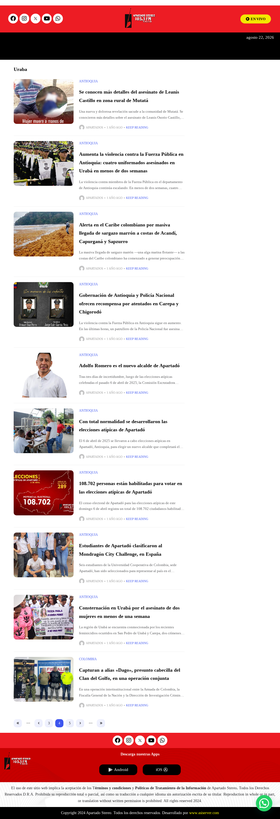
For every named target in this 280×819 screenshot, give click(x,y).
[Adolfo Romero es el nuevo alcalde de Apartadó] (44, 375)
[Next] (80, 723)
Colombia (88, 659)
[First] (18, 723)
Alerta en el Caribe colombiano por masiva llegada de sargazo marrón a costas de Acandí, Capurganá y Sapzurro (128, 233)
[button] (264, 803)
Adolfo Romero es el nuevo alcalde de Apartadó (129, 365)
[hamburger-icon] (235, 41)
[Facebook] (13, 18)
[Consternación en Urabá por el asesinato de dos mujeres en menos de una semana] (44, 617)
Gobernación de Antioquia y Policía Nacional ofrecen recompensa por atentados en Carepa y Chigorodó (129, 303)
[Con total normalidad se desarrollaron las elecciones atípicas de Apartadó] (44, 430)
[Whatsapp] (58, 18)
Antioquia (88, 81)
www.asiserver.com (204, 813)
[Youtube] (47, 18)
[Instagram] (24, 18)
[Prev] (38, 723)
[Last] (101, 723)
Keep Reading (137, 127)
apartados (94, 127)
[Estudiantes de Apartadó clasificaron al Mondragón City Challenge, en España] (44, 555)
